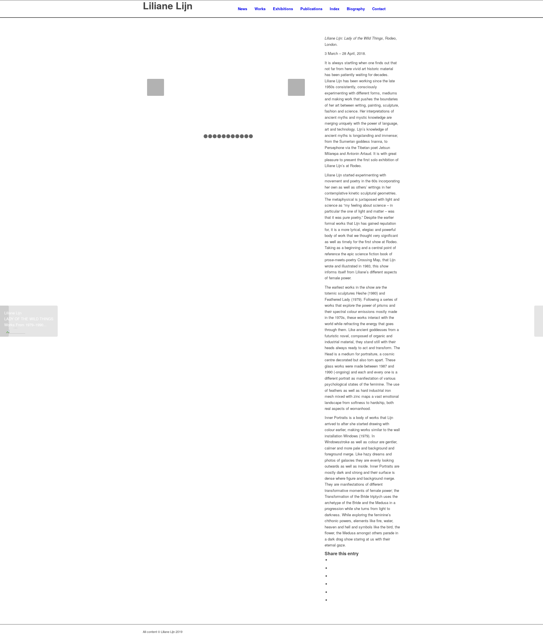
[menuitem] (242, 8)
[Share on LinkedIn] (331, 592)
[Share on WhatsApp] (331, 576)
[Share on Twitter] (331, 568)
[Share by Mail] (331, 600)
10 (242, 136)
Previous (155, 87)
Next (296, 87)
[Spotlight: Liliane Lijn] (538, 321)
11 (246, 136)
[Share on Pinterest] (331, 584)
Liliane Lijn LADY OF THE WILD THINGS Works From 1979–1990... (28, 319)
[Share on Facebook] (331, 560)
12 (251, 136)
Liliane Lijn (168, 6)
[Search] (394, 8)
